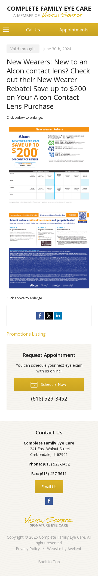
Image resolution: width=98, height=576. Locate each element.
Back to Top (49, 561)
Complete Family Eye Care (62, 537)
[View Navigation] (8, 29)
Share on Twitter (49, 316)
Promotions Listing (26, 334)
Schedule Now (53, 384)
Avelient (74, 548)
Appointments (73, 30)
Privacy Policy (28, 548)
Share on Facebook (40, 316)
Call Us (33, 30)
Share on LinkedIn (58, 316)
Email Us (49, 486)
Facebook (49, 501)
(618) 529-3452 (56, 464)
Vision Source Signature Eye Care (49, 520)
